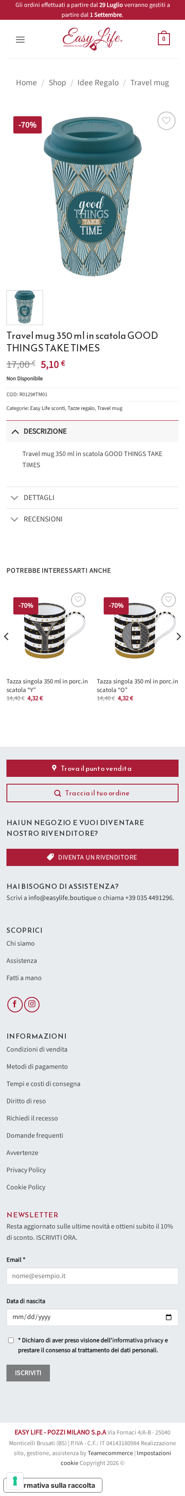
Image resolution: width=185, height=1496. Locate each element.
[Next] (178, 654)
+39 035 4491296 (149, 898)
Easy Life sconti (47, 408)
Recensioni (43, 519)
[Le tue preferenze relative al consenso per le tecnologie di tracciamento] (15, 1481)
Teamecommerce (110, 1453)
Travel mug (149, 83)
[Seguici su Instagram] (32, 1005)
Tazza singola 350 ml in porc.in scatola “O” (137, 685)
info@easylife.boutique (62, 898)
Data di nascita (25, 1301)
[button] (20, 39)
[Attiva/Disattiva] (14, 431)
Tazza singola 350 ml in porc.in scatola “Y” (47, 685)
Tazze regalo (81, 408)
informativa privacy (137, 1340)
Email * (15, 1259)
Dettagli (39, 497)
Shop (57, 83)
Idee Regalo (98, 83)
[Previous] (7, 654)
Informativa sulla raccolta (53, 1485)
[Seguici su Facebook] (15, 1005)
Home (26, 83)
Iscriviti (28, 1373)
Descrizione (45, 431)
